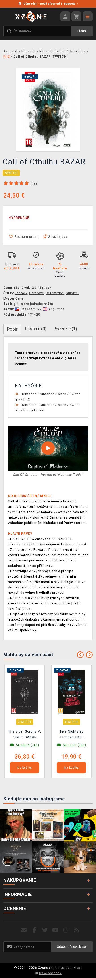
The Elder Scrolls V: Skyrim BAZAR (24, 734)
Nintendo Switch (53, 394)
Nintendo (29, 394)
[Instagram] (66, 930)
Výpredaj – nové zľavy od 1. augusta (50, 3)
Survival (72, 293)
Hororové (36, 293)
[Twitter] (45, 930)
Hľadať (82, 31)
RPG (26, 399)
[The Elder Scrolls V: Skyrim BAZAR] (24, 691)
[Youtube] (55, 930)
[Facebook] (34, 930)
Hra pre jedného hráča (35, 304)
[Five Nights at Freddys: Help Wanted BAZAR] (71, 691)
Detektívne (55, 293)
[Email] (23, 930)
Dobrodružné (33, 410)
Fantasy (21, 293)
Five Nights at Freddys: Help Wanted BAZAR (71, 734)
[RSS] (76, 930)
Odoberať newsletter (72, 947)
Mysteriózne (13, 298)
